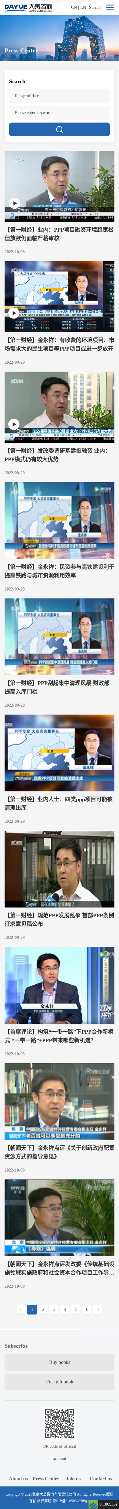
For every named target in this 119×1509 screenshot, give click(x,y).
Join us (73, 1478)
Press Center (46, 1478)
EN (83, 7)
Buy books (59, 1362)
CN (74, 7)
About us (18, 1478)
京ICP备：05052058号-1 (71, 1501)
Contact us (101, 1478)
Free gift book (59, 1381)
